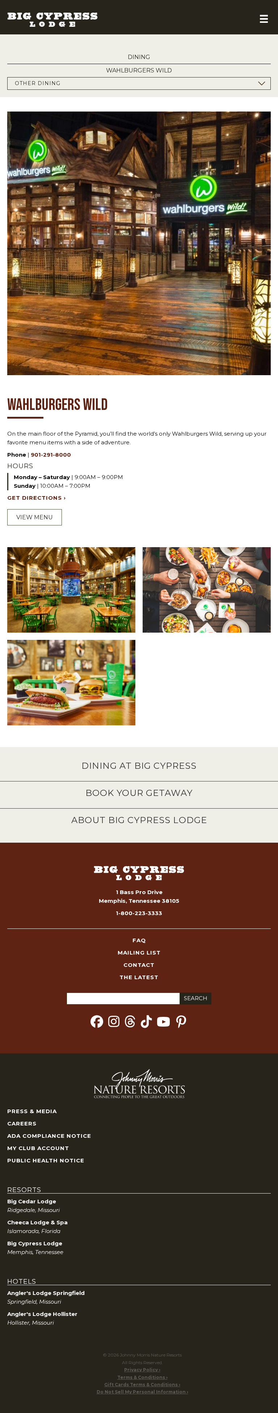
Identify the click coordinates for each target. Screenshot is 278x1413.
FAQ (139, 940)
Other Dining (37, 83)
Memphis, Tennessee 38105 (139, 900)
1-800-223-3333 (139, 913)
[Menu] (264, 19)
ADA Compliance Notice (49, 1135)
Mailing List (139, 952)
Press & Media (32, 1111)
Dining (139, 57)
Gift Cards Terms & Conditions (141, 1384)
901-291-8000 (51, 454)
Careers (22, 1123)
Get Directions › (36, 497)
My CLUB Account (38, 1148)
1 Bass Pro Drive (139, 892)
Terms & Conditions (141, 1377)
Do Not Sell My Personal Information (141, 1392)
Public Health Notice (45, 1160)
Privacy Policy (141, 1369)
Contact (139, 964)
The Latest (139, 977)
